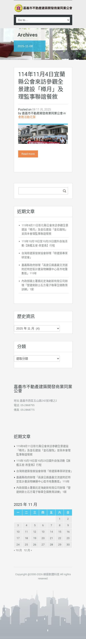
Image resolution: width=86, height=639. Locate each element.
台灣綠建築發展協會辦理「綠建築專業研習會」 (44, 471)
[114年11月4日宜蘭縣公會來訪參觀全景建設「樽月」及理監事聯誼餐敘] (43, 134)
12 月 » (28, 550)
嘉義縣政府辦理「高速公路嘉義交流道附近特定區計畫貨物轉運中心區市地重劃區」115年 (45, 269)
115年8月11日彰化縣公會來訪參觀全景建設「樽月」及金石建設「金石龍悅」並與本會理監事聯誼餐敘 (45, 229)
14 (51, 531)
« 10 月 (18, 550)
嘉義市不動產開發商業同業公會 (42, 113)
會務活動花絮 (27, 117)
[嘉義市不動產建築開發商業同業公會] (43, 8)
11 (26, 531)
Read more (28, 153)
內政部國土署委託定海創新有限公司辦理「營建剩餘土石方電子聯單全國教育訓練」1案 (45, 285)
